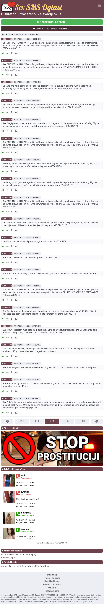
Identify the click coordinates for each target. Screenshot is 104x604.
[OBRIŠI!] (11, 53)
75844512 (7, 307)
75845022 (7, 138)
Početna (17, 34)
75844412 (7, 364)
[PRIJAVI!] (16, 53)
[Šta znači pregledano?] (3, 53)
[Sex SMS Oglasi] (31, 15)
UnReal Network (27, 566)
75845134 (7, 82)
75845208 (7, 39)
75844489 (7, 326)
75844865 (7, 197)
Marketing (52, 574)
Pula (25, 34)
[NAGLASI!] (7, 53)
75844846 (7, 219)
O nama (52, 587)
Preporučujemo (52, 591)
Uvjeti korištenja (52, 581)
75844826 (7, 237)
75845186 (7, 60)
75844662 (7, 286)
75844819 (7, 254)
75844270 (7, 380)
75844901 (7, 178)
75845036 (7, 119)
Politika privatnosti (52, 584)
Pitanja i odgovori (52, 578)
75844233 (7, 398)
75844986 (7, 160)
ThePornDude (42, 566)
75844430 (7, 345)
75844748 (7, 270)
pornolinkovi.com (9, 566)
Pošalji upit (9, 557)
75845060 (7, 101)
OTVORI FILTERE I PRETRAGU (53, 28)
